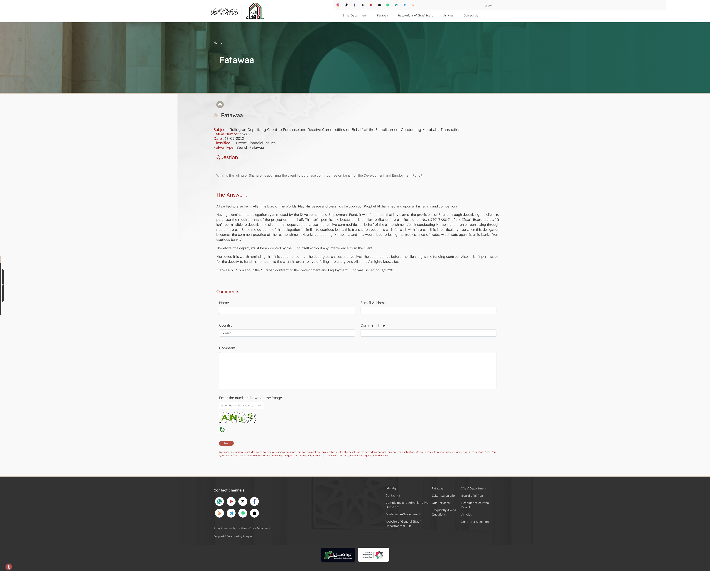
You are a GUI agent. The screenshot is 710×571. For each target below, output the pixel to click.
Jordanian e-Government (403, 514)
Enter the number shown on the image (250, 398)
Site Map (391, 488)
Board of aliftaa (472, 495)
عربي (488, 5)
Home (218, 42)
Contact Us (471, 15)
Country (225, 325)
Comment (227, 348)
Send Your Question (475, 521)
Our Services (441, 503)
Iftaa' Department (473, 488)
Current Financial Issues (255, 143)
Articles (466, 514)
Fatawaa (438, 488)
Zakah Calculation (444, 495)
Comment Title (373, 325)
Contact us (393, 495)
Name (224, 302)
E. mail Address (373, 302)
